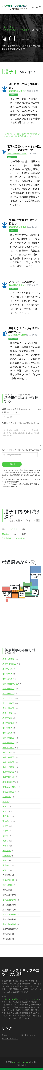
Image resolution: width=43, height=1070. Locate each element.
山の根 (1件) (20, 538)
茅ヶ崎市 (9, 821)
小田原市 (8, 816)
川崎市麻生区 (10, 777)
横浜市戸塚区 (10, 703)
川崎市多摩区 (10, 767)
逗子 (16, 533)
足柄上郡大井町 (11, 899)
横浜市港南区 (10, 708)
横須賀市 (8, 796)
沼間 (24, 533)
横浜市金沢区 (10, 693)
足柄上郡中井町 (9, 895)
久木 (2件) (6, 538)
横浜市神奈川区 (11, 664)
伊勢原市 (8, 850)
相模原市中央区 (12, 786)
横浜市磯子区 (10, 688)
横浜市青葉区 (10, 737)
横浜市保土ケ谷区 (12, 683)
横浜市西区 (9, 669)
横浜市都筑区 (10, 742)
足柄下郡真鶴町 (11, 924)
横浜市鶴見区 (10, 659)
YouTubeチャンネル (10, 1038)
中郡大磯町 (9, 885)
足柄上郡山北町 (9, 909)
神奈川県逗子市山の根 (17, 153)
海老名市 (8, 855)
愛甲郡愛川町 (8, 934)
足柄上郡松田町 (9, 904)
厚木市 (7, 840)
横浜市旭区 (9, 713)
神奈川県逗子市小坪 (17, 227)
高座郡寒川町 (10, 880)
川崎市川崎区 (10, 747)
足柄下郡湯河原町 (10, 929)
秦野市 (7, 836)
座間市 (7, 860)
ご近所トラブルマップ (11, 27)
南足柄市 (8, 865)
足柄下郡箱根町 (9, 919)
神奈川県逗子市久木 (17, 91)
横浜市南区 (9, 678)
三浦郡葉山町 (8, 875)
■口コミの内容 (21, 424)
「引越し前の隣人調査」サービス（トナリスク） (20, 999)
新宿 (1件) (6, 533)
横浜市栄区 (9, 728)
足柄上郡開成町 (11, 914)
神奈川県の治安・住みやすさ (17, 30)
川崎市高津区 (10, 762)
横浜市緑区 (9, 718)
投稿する (12, 464)
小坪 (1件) (14, 529)
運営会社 (5, 1035)
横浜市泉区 (9, 732)
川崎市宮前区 (10, 772)
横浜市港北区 (10, 698)
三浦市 (7, 831)
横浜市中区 (9, 674)
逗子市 (7, 826)
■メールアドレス (21, 450)
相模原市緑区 (10, 782)
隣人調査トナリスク (29, 1035)
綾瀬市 (7, 870)
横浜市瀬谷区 (10, 723)
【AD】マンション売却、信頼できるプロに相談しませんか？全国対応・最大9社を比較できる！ (22, 135)
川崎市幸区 (9, 752)
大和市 (7, 845)
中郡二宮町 (7, 890)
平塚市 (7, 801)
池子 (4, 529)
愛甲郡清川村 (8, 939)
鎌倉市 (7, 806)
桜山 (24, 529)
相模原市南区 (11, 791)
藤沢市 (7, 811)
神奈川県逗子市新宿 (17, 335)
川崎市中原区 (10, 757)
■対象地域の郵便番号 (21, 410)
